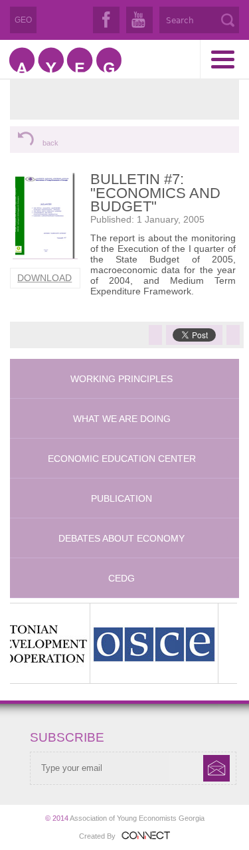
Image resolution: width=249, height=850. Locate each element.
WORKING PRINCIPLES (121, 378)
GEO (23, 20)
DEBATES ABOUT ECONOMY (121, 538)
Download (44, 277)
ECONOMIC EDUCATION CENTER (122, 458)
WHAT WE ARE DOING (122, 418)
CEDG (121, 578)
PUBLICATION (121, 498)
